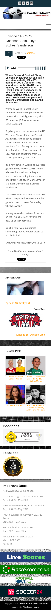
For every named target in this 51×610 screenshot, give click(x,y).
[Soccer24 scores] (25, 591)
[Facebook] (23, 3)
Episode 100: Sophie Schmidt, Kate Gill (15, 378)
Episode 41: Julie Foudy (15, 406)
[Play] (8, 68)
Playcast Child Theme (29, 604)
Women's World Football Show (25, 13)
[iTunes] (19, 3)
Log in (36, 607)
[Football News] (25, 580)
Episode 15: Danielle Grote (31, 334)
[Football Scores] (25, 569)
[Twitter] (27, 3)
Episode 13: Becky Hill (17, 303)
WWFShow (31, 53)
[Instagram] (31, 3)
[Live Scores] (25, 557)
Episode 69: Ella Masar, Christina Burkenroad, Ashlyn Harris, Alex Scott (35, 408)
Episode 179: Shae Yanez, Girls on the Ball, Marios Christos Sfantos (35, 379)
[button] (25, 24)
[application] (25, 67)
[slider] (40, 67)
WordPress (27, 607)
